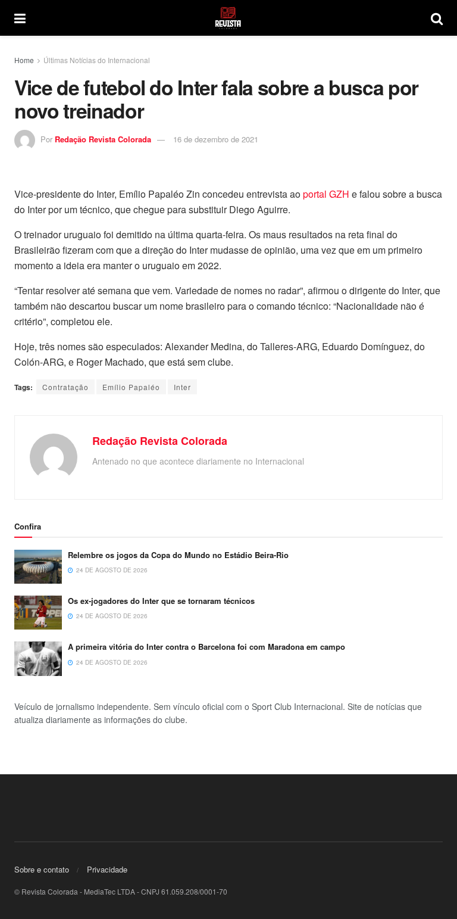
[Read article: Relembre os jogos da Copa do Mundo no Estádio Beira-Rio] (38, 567)
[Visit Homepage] (228, 18)
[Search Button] (437, 18)
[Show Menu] (20, 18)
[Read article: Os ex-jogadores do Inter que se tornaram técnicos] (38, 613)
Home (24, 60)
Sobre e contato (41, 869)
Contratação (65, 387)
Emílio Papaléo (131, 387)
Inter (182, 387)
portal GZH (326, 194)
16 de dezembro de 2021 (215, 139)
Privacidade (107, 869)
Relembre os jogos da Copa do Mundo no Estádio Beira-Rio (178, 554)
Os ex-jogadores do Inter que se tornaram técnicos (161, 600)
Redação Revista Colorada (103, 139)
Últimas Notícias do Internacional (96, 60)
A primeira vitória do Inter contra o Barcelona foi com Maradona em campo (206, 646)
